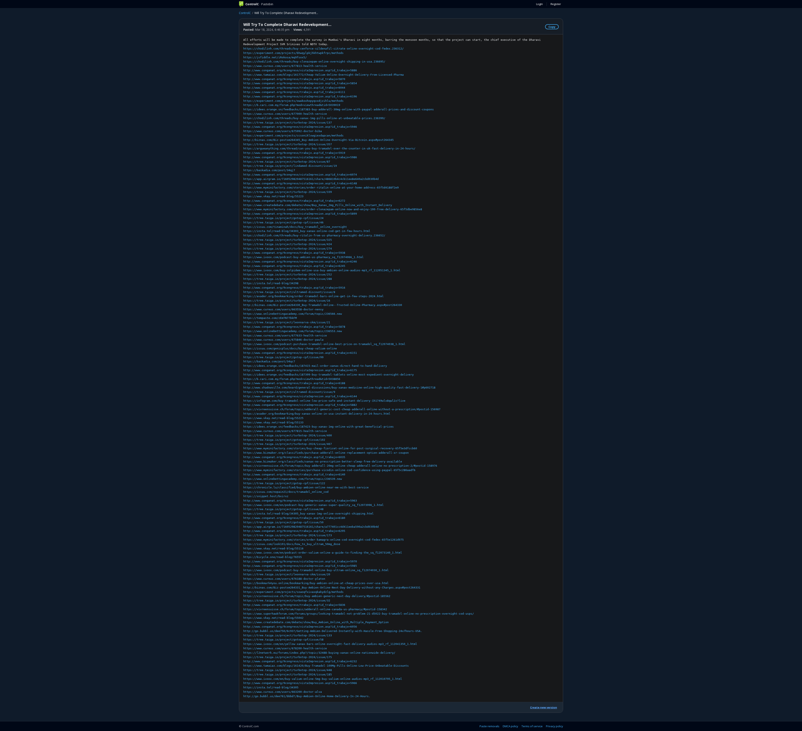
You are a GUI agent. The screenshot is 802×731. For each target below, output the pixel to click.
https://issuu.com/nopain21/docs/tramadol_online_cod (286, 491)
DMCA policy (510, 726)
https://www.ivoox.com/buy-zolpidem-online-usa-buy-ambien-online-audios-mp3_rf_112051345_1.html (321, 270)
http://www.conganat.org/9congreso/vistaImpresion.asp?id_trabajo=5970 (300, 561)
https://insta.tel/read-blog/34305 (270, 687)
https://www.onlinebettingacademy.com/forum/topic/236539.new (292, 478)
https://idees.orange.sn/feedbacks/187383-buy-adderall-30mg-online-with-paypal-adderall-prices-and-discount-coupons (338, 109)
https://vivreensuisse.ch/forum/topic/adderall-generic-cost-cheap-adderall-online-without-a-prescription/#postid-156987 (341, 409)
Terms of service (532, 726)
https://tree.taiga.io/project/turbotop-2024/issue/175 (287, 657)
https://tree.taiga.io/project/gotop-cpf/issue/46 (283, 222)
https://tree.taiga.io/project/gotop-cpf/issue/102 (284, 439)
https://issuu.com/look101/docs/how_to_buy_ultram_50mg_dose (291, 544)
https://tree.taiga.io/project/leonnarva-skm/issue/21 (286, 322)
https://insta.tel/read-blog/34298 (270, 283)
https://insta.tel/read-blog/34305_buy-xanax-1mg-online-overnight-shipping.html (308, 513)
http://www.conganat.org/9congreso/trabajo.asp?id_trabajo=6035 (294, 457)
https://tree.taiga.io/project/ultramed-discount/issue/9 (289, 392)
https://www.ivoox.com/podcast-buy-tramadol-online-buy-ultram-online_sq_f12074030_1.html (316, 570)
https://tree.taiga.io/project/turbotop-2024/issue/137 (287, 122)
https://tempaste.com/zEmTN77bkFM (270, 318)
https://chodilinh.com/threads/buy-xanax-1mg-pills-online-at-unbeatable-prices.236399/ (314, 118)
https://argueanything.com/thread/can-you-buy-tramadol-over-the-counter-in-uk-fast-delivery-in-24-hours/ (329, 148)
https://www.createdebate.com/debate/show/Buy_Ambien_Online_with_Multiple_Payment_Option (316, 622)
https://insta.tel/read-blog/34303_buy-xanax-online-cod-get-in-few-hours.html (306, 231)
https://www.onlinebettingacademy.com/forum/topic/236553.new (292, 331)
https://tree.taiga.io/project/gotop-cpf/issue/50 (283, 522)
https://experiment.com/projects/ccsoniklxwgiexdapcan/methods (293, 135)
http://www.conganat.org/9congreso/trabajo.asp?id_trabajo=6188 (294, 383)
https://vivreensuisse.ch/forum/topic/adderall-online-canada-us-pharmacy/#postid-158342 (315, 609)
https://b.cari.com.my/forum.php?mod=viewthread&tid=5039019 (291, 105)
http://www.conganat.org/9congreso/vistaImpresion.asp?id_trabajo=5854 (300, 83)
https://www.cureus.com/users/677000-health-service (285, 113)
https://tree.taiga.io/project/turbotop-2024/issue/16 (286, 300)
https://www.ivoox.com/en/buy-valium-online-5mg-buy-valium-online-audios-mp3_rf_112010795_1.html (322, 678)
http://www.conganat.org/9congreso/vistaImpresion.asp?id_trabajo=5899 (300, 213)
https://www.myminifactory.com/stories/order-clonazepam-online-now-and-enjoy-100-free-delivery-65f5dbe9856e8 (332, 209)
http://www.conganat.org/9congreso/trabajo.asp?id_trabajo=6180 (294, 518)
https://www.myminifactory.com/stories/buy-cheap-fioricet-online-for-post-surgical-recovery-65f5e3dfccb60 (330, 448)
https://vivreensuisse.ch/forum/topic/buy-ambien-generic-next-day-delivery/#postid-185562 (316, 596)
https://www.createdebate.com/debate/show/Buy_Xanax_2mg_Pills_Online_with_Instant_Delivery (317, 205)
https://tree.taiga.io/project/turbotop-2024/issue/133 (287, 635)
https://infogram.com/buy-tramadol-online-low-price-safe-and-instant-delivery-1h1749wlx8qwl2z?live (324, 400)
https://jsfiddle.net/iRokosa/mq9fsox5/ (275, 57)
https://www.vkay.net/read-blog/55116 (273, 548)
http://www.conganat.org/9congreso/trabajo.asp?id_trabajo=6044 (294, 87)
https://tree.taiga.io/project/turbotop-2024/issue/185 (287, 674)
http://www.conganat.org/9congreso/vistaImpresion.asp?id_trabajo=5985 (300, 565)
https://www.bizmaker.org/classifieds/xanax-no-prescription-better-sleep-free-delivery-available (322, 461)
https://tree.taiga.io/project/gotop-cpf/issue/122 (284, 483)
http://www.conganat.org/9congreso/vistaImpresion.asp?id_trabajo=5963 (300, 500)
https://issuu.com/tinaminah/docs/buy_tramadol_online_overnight (295, 226)
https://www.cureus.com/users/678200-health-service (285, 648)
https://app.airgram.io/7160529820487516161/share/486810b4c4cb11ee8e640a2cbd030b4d (311, 179)
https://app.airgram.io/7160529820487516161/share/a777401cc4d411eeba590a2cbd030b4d (311, 526)
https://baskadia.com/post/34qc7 (269, 361)
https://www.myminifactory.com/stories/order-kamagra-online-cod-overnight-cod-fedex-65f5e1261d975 (323, 539)
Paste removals (489, 726)
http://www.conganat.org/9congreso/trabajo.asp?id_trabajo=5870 (294, 79)
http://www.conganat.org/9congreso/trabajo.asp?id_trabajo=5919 (294, 152)
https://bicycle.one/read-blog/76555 (272, 557)
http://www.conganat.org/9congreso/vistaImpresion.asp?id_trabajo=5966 (300, 683)
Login (539, 4)
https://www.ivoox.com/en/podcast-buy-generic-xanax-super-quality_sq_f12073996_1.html (313, 505)
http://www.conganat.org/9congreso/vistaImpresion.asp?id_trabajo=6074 (300, 174)
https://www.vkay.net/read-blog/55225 (273, 418)
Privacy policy (554, 726)
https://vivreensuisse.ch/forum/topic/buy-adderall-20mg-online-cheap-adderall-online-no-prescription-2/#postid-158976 (340, 465)
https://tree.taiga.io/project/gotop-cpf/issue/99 (283, 357)
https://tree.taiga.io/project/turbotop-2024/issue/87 (286, 161)
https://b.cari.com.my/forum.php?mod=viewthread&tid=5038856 (291, 379)
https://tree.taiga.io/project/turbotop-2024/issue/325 (287, 239)
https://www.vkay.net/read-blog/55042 (273, 617)
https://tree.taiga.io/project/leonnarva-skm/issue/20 (286, 574)
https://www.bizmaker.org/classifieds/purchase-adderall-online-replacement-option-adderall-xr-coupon (326, 452)
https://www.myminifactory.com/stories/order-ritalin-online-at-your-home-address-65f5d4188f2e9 (321, 187)
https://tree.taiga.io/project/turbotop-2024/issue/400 (287, 435)
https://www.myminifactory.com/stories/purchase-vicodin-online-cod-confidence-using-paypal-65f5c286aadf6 (329, 470)
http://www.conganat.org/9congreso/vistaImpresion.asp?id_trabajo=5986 (300, 157)
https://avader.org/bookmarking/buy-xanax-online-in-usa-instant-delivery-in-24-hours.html (316, 413)
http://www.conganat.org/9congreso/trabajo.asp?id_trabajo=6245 (294, 265)
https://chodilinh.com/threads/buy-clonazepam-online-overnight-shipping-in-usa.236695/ (314, 61)
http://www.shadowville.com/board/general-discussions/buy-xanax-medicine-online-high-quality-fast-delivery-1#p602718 (339, 387)
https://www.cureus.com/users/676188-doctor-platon (284, 578)
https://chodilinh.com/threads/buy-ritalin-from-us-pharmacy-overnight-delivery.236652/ (314, 235)
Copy (551, 27)
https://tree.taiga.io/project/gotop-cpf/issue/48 (283, 509)
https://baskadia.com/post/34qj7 (269, 170)
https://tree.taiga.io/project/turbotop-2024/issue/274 (287, 248)
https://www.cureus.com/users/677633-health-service (285, 335)
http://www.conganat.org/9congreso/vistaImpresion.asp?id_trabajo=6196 (300, 96)
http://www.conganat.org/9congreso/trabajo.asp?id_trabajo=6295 (294, 530)
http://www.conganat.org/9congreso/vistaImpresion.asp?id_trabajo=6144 (300, 396)
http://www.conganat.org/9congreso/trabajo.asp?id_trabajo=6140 (294, 474)
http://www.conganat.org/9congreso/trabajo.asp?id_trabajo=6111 (294, 92)
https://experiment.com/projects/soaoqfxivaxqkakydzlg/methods (293, 591)
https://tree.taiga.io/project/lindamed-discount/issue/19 (290, 165)
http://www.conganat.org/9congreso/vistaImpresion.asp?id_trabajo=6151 (300, 352)
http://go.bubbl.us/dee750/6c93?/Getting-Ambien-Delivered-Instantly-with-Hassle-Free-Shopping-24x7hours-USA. (332, 631)
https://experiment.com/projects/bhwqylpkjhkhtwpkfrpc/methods (293, 53)
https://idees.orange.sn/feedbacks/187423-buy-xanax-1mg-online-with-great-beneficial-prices (318, 426)
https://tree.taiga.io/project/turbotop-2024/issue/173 (287, 535)
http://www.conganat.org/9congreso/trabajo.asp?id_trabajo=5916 (294, 287)
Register (556, 4)
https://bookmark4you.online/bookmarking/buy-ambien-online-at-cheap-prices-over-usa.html (316, 583)
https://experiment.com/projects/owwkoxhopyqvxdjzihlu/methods (293, 100)
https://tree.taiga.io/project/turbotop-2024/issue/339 (287, 192)
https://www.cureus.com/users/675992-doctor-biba (282, 131)
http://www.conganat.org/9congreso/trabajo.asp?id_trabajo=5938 (294, 252)
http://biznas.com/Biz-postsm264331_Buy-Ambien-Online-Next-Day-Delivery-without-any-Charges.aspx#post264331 (331, 587)
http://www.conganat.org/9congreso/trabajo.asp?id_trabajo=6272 (294, 200)
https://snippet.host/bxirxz (265, 496)
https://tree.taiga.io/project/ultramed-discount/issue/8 (289, 292)
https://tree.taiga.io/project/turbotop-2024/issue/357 (287, 144)
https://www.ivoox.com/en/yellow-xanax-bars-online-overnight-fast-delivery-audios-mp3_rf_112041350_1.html (330, 644)
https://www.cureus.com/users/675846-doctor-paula (283, 339)
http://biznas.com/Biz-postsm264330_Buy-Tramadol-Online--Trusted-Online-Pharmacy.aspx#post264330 (322, 305)
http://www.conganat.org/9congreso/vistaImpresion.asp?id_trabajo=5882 (300, 404)
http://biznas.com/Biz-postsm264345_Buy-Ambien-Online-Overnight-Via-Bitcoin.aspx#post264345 (318, 139)
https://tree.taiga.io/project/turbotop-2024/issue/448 (287, 670)
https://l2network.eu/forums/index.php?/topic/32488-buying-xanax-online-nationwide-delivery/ (319, 652)
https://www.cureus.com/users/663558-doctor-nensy (283, 309)
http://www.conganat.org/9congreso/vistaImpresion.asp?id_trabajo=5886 (300, 70)
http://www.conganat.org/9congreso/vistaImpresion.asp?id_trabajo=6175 (300, 370)
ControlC (245, 13)
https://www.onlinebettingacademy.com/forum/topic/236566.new (292, 313)
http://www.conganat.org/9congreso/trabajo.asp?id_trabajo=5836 (294, 604)
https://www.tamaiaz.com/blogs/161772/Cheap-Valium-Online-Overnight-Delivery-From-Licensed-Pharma (323, 74)
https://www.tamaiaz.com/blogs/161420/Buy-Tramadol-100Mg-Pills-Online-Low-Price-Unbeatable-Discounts (326, 665)
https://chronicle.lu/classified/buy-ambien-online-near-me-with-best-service (306, 487)
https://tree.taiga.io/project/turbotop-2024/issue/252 (287, 274)
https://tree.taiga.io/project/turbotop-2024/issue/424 (287, 244)
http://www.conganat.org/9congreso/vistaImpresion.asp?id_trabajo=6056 (300, 626)
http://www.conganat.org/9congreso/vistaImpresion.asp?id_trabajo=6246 (300, 261)
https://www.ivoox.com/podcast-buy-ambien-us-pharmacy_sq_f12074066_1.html (303, 257)
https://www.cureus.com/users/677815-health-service (285, 431)
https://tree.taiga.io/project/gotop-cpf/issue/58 (283, 639)
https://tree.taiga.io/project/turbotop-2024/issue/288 (287, 278)
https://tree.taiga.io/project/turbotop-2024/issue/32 (286, 600)
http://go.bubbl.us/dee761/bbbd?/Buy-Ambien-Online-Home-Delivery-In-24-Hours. (306, 696)
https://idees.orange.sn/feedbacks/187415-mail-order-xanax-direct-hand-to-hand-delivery (315, 365)
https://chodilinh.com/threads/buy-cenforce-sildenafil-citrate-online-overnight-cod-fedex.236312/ (323, 48)
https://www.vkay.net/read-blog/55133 (273, 422)
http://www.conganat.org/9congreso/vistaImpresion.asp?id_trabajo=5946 (300, 126)
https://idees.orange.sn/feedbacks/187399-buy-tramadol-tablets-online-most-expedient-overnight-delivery (328, 374)
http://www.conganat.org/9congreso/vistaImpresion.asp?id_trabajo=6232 (300, 661)
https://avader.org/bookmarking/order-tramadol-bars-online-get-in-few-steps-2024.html (313, 296)
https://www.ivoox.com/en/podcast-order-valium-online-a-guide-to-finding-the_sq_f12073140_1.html (322, 552)
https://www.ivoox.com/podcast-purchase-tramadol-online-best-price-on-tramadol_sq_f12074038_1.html (324, 344)
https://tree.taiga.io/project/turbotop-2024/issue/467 (287, 444)
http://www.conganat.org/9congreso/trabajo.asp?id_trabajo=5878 (294, 326)
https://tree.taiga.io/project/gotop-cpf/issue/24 (283, 218)
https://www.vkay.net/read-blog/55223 (273, 196)
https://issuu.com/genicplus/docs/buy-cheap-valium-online (290, 348)
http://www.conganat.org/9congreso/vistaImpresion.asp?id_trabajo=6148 (300, 183)
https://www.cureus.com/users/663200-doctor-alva (282, 691)
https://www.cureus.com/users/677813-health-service (285, 65)
